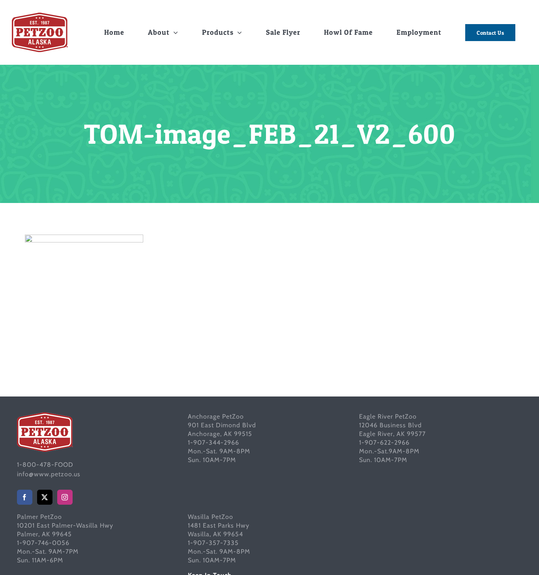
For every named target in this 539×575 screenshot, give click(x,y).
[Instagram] (65, 497)
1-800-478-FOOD (45, 464)
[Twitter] (44, 497)
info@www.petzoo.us (48, 474)
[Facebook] (24, 497)
